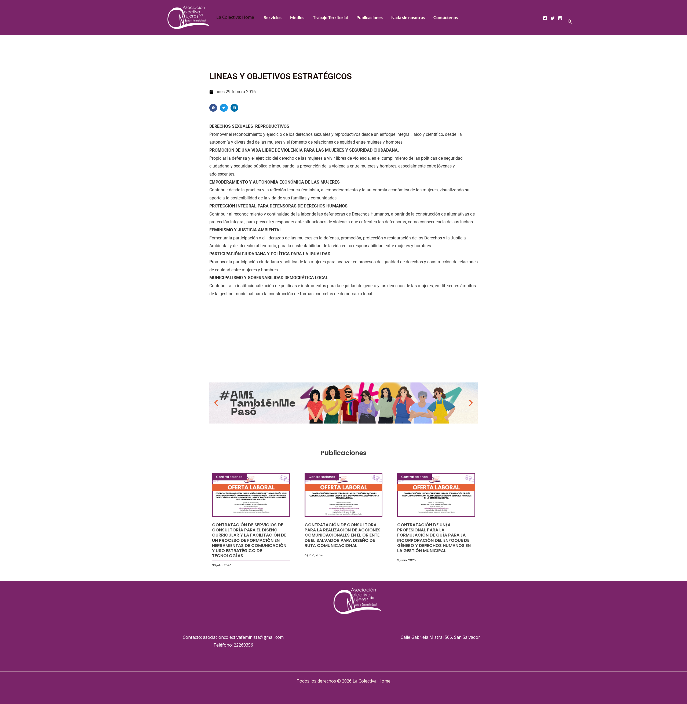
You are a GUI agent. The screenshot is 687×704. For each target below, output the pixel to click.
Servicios (273, 17)
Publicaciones (369, 17)
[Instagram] (560, 18)
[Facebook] (545, 18)
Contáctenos (445, 17)
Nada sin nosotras (408, 17)
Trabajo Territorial (330, 17)
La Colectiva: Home (235, 17)
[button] (570, 21)
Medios (297, 17)
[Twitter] (552, 18)
